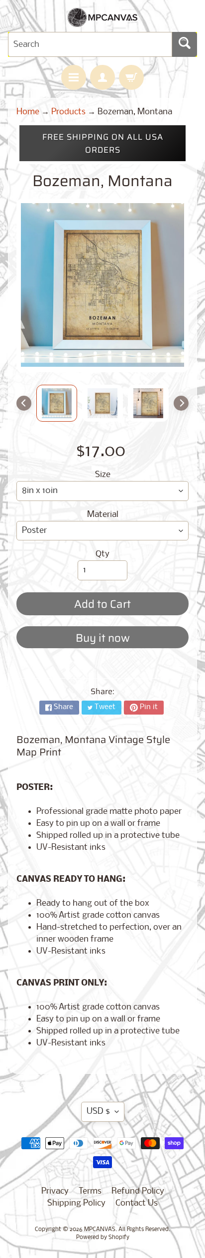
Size (102, 475)
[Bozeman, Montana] (56, 403)
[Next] (181, 403)
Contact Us (136, 1203)
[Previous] (23, 403)
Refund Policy (137, 1191)
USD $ (98, 1111)
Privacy (55, 1191)
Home (27, 112)
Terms (90, 1191)
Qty (102, 554)
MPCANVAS (99, 1230)
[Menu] (73, 77)
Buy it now (103, 638)
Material (102, 514)
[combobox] (90, 44)
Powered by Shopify (102, 1238)
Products (68, 112)
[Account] (102, 77)
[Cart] (131, 77)
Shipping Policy (76, 1203)
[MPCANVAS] (102, 20)
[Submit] (184, 44)
